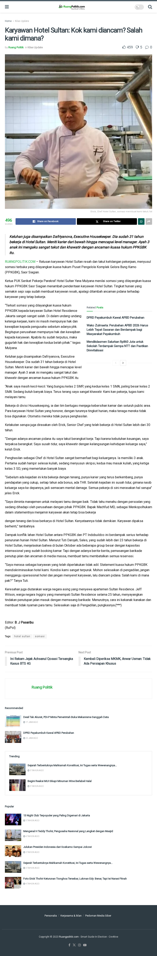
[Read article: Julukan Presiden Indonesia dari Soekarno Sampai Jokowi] (13, 851)
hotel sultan (22, 636)
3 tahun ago (36, 770)
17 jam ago (31, 722)
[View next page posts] (123, 363)
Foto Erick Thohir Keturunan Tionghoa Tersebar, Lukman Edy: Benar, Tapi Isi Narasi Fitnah (75, 878)
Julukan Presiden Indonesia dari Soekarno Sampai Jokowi (57, 846)
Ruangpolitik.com (69, 936)
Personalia (51, 915)
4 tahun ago (32, 836)
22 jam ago (31, 738)
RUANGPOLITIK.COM (20, 262)
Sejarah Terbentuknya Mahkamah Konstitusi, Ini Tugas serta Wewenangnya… (72, 765)
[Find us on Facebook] (69, 945)
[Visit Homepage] (71, 7)
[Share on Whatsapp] (141, 221)
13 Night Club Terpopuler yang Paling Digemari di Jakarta (56, 815)
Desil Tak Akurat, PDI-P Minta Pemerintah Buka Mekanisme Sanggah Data (66, 717)
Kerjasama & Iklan (71, 915)
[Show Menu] (7, 7)
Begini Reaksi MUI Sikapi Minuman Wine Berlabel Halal (60, 781)
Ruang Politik (16, 47)
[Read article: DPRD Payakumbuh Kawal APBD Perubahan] (13, 737)
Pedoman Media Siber (98, 915)
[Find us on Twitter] (74, 945)
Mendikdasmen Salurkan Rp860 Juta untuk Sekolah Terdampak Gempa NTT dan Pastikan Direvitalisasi (117, 346)
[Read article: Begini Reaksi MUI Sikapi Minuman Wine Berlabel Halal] (17, 785)
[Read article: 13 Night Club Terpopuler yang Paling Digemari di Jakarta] (13, 819)
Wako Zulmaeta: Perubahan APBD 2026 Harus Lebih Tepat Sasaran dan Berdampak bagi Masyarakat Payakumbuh (117, 330)
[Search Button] (150, 7)
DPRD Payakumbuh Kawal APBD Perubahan (115, 317)
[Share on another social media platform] (149, 221)
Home (8, 21)
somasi (40, 636)
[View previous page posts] (116, 363)
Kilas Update (22, 21)
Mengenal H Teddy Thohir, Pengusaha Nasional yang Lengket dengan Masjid (68, 831)
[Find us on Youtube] (84, 945)
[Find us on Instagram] (79, 945)
